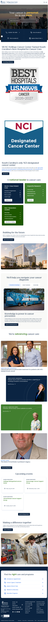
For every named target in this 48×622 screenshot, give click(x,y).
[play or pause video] (2, 36)
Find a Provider (28, 603)
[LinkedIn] (17, 611)
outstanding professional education (25, 169)
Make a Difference (8, 529)
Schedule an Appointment (30, 601)
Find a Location (28, 605)
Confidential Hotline (40, 612)
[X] (14, 611)
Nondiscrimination (31, 620)
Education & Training (10, 222)
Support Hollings (40, 605)
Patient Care (8, 200)
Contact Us (38, 608)
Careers (38, 606)
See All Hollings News (6, 467)
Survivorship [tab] (35, 285)
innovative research (12, 169)
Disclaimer (19, 620)
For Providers (27, 606)
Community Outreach (40, 603)
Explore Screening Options (11, 324)
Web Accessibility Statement (42, 620)
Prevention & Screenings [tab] (14, 285)
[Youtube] (19, 611)
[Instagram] (15, 611)
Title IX (35, 620)
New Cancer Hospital (8, 239)
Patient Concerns (39, 609)
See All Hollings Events (24, 514)
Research (30, 200)
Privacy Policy (24, 620)
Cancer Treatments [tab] (26, 285)
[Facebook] (12, 611)
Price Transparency (40, 611)
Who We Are (5, 173)
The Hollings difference (8, 62)
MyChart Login (28, 608)
